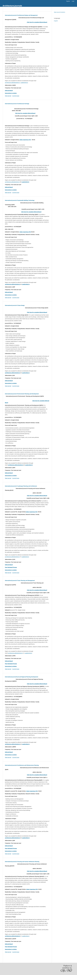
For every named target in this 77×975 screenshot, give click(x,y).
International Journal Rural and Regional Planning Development (21, 677)
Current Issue (15, 95)
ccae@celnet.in (24, 82)
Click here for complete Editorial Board (37, 22)
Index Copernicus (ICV (25, 139)
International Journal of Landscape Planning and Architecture (21, 486)
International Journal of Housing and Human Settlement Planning (22, 861)
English (56, 21)
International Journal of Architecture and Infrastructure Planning (22, 765)
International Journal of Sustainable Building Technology (19, 200)
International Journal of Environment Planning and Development (22, 393)
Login (73, 1)
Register (68, 1)
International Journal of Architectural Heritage (17, 103)
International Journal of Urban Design (15, 305)
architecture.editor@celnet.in (12, 82)
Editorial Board (9, 944)
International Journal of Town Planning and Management (20, 580)
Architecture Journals (12, 5)
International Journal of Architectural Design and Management (21, 15)
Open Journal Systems (59, 12)
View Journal (8, 95)
